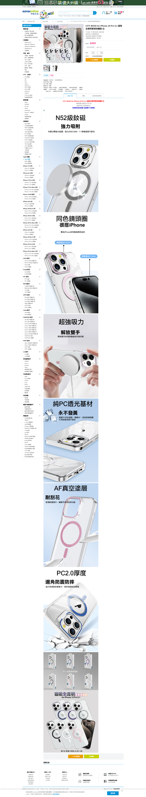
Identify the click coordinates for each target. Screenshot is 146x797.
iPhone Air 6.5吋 (28, 173)
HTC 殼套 (27, 279)
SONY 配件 (26, 340)
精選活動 (25, 29)
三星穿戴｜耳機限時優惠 (31, 33)
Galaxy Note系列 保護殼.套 (31, 333)
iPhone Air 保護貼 (29, 177)
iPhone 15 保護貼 (29, 234)
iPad (65, 15)
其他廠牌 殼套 (28, 369)
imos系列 (27, 432)
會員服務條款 (30, 780)
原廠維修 (64, 778)
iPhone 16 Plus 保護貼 (30, 213)
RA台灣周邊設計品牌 (30, 448)
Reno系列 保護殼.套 (29, 297)
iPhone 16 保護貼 (29, 206)
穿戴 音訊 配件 (31, 21)
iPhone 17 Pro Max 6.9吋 (30, 187)
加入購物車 (95, 60)
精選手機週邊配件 (28, 404)
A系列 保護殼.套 (29, 303)
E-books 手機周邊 (29, 426)
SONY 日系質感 (28, 140)
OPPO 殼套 (27, 305)
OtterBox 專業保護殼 (30, 446)
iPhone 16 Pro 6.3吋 (29, 215)
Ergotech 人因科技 (29, 112)
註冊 (111, 12)
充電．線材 (26, 53)
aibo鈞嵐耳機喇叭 (29, 125)
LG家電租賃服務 (85, 15)
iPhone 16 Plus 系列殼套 (31, 211)
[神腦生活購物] (38, 13)
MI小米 (26, 380)
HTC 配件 (26, 276)
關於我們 (31, 778)
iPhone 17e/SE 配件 (29, 194)
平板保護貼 (27, 388)
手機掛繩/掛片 (28, 409)
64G (26, 81)
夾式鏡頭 (27, 399)
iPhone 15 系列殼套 (29, 232)
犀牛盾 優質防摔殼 (29, 456)
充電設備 (27, 72)
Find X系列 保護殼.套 (30, 299)
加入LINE (107, 6)
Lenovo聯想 (27, 378)
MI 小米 (26, 106)
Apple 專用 (27, 123)
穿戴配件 (27, 118)
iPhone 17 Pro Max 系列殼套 (32, 189)
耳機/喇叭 (26, 121)
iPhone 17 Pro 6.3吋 (29, 180)
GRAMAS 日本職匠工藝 (30, 428)
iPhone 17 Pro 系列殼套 (30, 182)
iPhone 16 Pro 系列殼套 (30, 218)
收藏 (52, 75)
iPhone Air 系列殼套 (29, 175)
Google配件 (26, 269)
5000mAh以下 (28, 42)
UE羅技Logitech (28, 148)
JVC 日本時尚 (28, 129)
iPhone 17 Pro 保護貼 (30, 184)
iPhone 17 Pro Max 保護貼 (31, 191)
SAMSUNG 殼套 (29, 336)
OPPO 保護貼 (28, 307)
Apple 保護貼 (28, 161)
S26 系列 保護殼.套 (29, 319)
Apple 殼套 (59, 21)
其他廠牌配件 (27, 359)
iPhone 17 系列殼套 (29, 168)
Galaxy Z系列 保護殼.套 (30, 325)
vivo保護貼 (27, 356)
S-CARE (100, 6)
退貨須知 (64, 774)
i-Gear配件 (27, 430)
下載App (24, 6)
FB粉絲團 (121, 6)
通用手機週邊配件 (29, 413)
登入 (107, 12)
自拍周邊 (25, 395)
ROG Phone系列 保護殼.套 (31, 262)
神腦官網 (31, 774)
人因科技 (27, 150)
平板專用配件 (27, 374)
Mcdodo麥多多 (28, 440)
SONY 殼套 (27, 347)
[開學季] (73, 2)
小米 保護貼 (27, 292)
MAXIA (26, 442)
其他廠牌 (27, 152)
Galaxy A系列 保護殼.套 (30, 329)
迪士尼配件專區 (28, 454)
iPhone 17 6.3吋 (27, 166)
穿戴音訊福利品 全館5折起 (31, 37)
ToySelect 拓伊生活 (29, 452)
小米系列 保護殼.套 (29, 286)
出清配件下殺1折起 (29, 31)
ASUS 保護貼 (28, 266)
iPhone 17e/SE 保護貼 (30, 198)
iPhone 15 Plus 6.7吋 (29, 237)
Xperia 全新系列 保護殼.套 (31, 343)
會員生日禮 (47, 776)
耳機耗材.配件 (28, 154)
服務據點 (29, 6)
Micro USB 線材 (28, 63)
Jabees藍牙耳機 (29, 131)
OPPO (26, 108)
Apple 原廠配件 (28, 163)
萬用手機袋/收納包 (29, 411)
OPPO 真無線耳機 (29, 135)
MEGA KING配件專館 (30, 436)
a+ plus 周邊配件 (29, 422)
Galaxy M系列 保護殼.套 (31, 331)
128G (26, 83)
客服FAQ (64, 776)
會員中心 (108, 13)
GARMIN (27, 104)
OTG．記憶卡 (27, 74)
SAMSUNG (27, 110)
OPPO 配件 (26, 295)
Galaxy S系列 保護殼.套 (30, 327)
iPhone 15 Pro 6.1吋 (29, 244)
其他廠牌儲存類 (28, 97)
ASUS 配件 (26, 258)
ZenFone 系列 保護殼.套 (30, 260)
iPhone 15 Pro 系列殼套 (30, 246)
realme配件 (26, 310)
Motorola (27, 365)
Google (26, 114)
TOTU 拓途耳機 (28, 146)
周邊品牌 (25, 415)
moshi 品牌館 (28, 444)
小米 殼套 (27, 290)
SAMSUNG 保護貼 (29, 338)
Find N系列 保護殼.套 (30, 301)
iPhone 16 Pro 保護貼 (30, 220)
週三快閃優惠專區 (29, 35)
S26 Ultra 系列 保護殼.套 (31, 323)
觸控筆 (26, 392)
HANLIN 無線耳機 (29, 127)
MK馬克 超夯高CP (29, 438)
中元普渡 (78, 15)
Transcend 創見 (28, 95)
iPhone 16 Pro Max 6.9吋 (30, 223)
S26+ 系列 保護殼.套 (30, 321)
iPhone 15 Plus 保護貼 (30, 241)
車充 (26, 69)
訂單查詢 (48, 778)
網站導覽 (31, 784)
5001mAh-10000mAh (30, 44)
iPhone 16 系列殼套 (29, 204)
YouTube (114, 6)
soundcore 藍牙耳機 (29, 142)
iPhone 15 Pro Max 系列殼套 (32, 253)
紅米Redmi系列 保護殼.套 (31, 288)
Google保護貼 (28, 274)
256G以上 (27, 85)
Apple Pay (99, 47)
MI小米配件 (26, 283)
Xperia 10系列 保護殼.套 (30, 345)
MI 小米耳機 (28, 133)
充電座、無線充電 (29, 55)
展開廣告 (120, 1)
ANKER (26, 420)
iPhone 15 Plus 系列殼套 (31, 239)
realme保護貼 (28, 314)
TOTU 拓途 (27, 450)
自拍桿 (26, 397)
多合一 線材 (27, 65)
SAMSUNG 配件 (28, 317)
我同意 (113, 793)
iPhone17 (60, 15)
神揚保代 (34, 6)
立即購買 (111, 60)
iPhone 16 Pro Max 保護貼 (31, 227)
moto (26, 382)
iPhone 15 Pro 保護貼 (30, 248)
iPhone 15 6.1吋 (27, 230)
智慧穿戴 (25, 100)
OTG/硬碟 (27, 77)
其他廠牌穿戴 (28, 116)
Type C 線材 (28, 59)
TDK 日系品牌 (28, 144)
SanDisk (27, 93)
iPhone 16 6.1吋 (27, 201)
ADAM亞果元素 (28, 418)
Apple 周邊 (45, 21)
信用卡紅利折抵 (90, 47)
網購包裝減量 (64, 780)
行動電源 (25, 40)
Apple (26, 102)
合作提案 (48, 780)
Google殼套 (27, 272)
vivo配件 (25, 352)
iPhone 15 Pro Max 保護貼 (31, 255)
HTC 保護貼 (27, 281)
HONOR (27, 361)
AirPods (74, 15)
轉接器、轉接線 (28, 67)
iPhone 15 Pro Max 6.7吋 (30, 251)
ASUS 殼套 (27, 264)
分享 (46, 75)
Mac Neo (69, 15)
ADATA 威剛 (28, 87)
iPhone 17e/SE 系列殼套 (31, 196)
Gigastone (27, 91)
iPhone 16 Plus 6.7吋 (29, 208)
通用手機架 (27, 407)
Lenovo (26, 363)
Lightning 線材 (28, 61)
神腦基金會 (31, 776)
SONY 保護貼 (28, 349)
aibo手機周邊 (28, 424)
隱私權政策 (31, 782)
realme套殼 (27, 312)
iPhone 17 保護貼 (29, 170)
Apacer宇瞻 (27, 89)
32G (26, 79)
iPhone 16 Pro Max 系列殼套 (32, 225)
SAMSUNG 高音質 (29, 138)
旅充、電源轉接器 (29, 57)
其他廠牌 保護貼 (29, 371)
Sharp (26, 367)
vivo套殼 (27, 354)
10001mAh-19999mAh (30, 46)
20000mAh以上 (28, 48)
